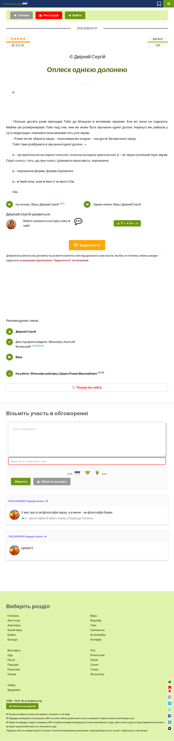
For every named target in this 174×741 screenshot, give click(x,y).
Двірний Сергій (26, 331)
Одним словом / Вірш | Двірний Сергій (117, 204)
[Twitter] (169, 722)
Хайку (11, 685)
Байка (11, 634)
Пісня (11, 659)
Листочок (13, 620)
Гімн (93, 625)
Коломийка (98, 634)
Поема (11, 674)
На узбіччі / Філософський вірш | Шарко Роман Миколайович (56, 373)
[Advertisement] (87, 294)
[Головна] (169, 682)
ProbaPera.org (12, 3)
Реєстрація (51, 15)
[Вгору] (169, 728)
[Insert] (77, 473)
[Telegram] (169, 703)
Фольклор (97, 674)
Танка (94, 669)
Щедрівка (13, 689)
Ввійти (77, 15)
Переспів (13, 669)
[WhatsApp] (169, 709)
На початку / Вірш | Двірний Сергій (37, 204)
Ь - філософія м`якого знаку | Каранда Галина (59, 518)
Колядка (96, 639)
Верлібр (95, 620)
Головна (23, 15)
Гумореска (97, 629)
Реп (92, 650)
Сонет (94, 664)
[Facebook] (169, 716)
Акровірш (14, 625)
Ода (10, 655)
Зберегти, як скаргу (54, 481)
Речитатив (97, 655)
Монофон (14, 650)
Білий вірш (14, 629)
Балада (12, 639)
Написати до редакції (24, 706)
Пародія (12, 664)
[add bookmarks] (169, 689)
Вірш (19, 357)
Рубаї (94, 659)
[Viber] (169, 697)
